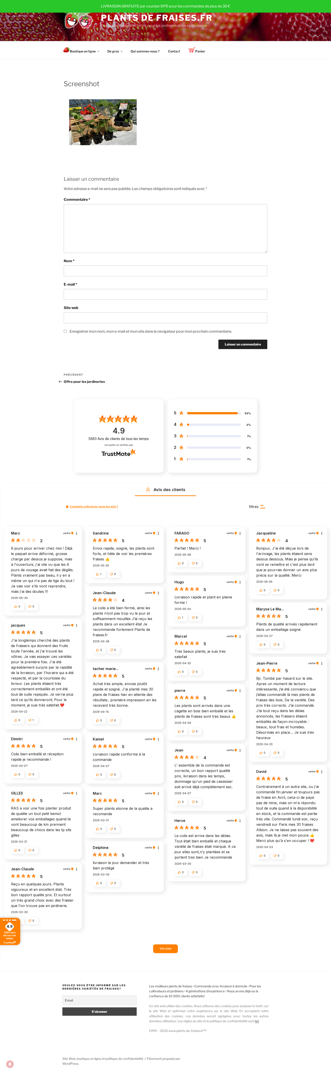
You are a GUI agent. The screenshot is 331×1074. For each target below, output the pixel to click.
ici (257, 1021)
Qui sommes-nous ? (145, 51)
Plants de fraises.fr (157, 18)
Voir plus (165, 948)
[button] (148, 489)
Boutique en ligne (83, 51)
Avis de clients (118, 439)
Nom (69, 261)
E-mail (70, 284)
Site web (71, 308)
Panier (200, 51)
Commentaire (77, 199)
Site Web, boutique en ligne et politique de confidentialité (102, 1058)
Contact (174, 51)
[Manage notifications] (10, 1064)
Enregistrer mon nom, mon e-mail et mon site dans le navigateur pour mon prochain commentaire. (151, 331)
